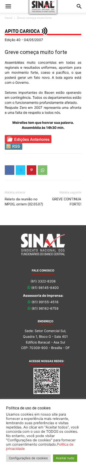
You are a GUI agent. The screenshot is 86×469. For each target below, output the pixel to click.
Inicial (8, 18)
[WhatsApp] (42, 170)
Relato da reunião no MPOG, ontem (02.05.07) (24, 201)
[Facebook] (9, 170)
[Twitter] (20, 170)
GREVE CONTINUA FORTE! (66, 201)
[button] (8, 6)
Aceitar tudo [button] (65, 458)
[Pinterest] (31, 170)
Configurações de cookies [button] (28, 458)
